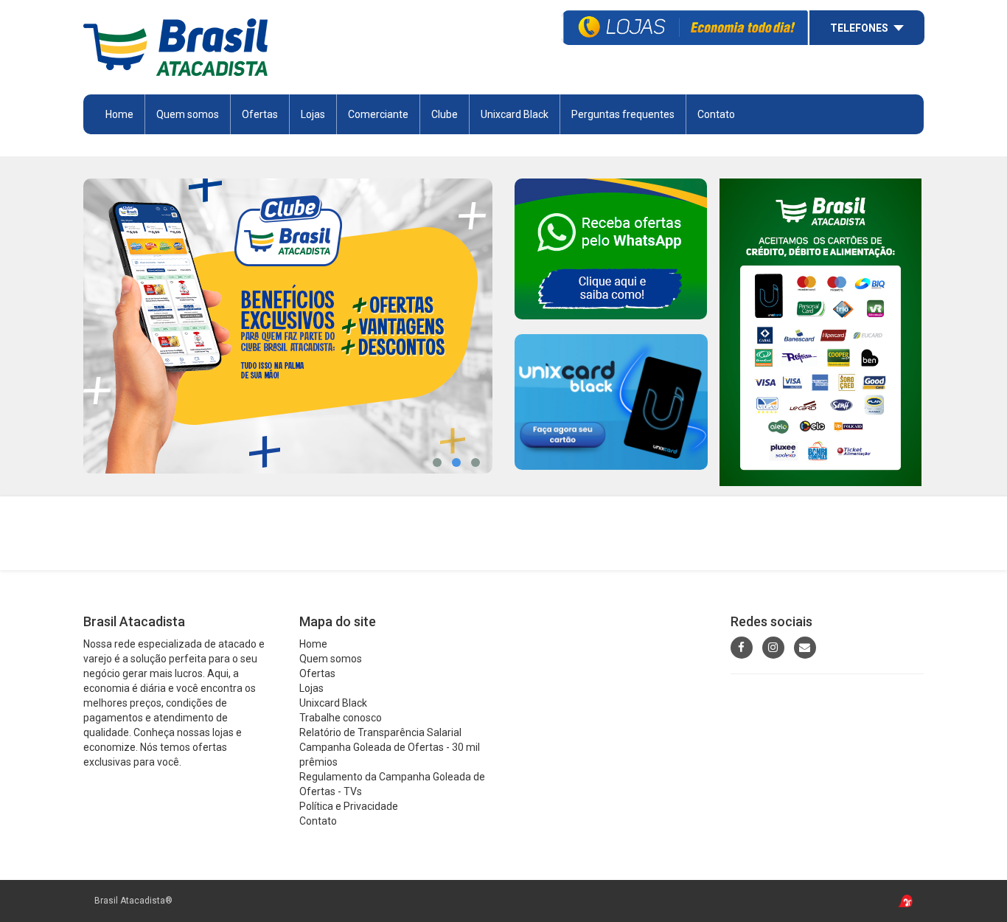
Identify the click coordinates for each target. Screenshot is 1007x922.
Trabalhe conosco (340, 718)
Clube (444, 114)
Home (119, 114)
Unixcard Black (514, 114)
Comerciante (378, 114)
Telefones (859, 28)
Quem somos (187, 114)
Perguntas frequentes (623, 114)
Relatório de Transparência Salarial (380, 732)
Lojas (313, 114)
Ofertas (317, 673)
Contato (716, 114)
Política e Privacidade (348, 806)
